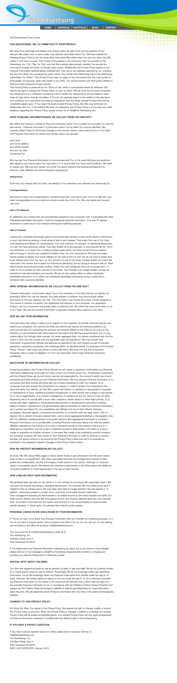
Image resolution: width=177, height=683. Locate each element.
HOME (48, 27)
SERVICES (63, 27)
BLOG (95, 27)
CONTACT (111, 27)
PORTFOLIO (79, 27)
